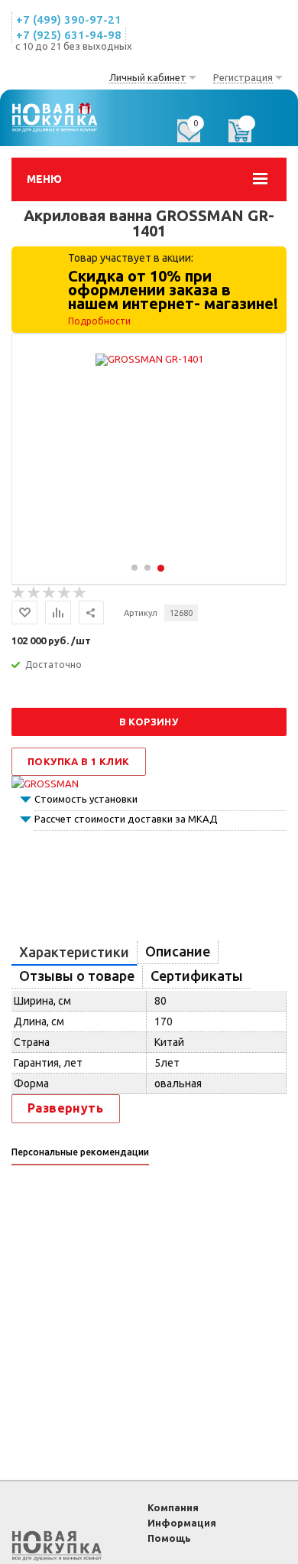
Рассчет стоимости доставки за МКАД (126, 818)
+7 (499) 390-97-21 (68, 19)
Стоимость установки (86, 798)
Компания (173, 1507)
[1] (19, 593)
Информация (181, 1522)
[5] (80, 593)
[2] (34, 593)
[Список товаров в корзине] (247, 136)
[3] (49, 593)
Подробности (99, 321)
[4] (65, 593)
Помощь (169, 1538)
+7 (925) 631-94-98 (68, 34)
